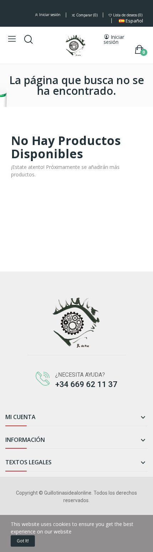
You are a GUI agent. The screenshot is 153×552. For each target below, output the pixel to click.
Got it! (23, 541)
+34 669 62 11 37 (86, 384)
